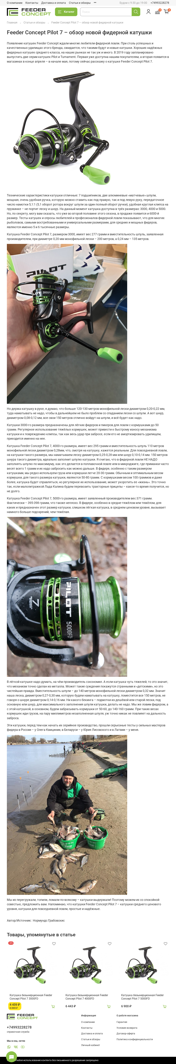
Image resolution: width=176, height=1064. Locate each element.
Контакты (31, 2)
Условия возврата (127, 1027)
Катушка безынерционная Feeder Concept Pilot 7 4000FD (86, 997)
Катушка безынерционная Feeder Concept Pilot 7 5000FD (142, 997)
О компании (14, 2)
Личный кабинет (90, 1045)
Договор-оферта (126, 1033)
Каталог (69, 11)
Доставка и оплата (53, 2)
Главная (12, 22)
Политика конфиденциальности (135, 1039)
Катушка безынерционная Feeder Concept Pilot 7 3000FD (31, 997)
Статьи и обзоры (80, 2)
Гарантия (122, 1022)
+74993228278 (160, 2)
